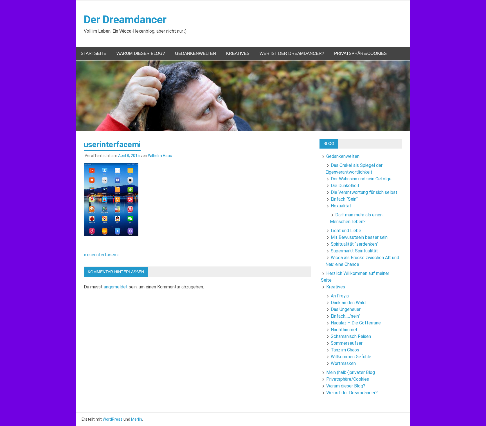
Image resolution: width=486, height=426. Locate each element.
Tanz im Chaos (345, 350)
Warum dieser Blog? (140, 53)
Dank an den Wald (348, 302)
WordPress (113, 419)
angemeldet (116, 287)
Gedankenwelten (195, 53)
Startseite (93, 53)
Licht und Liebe (346, 230)
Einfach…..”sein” (345, 316)
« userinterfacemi (101, 254)
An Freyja (340, 296)
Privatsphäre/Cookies (360, 53)
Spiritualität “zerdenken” (354, 244)
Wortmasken (343, 363)
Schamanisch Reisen (351, 336)
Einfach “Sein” (344, 199)
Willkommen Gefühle (351, 356)
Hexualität (341, 205)
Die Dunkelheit (345, 185)
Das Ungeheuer (346, 309)
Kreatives (237, 53)
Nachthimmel (344, 329)
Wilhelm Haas (160, 155)
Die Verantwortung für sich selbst (364, 192)
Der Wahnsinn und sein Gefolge (361, 178)
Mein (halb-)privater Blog (350, 372)
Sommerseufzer (347, 343)
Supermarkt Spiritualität (354, 251)
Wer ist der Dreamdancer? (292, 53)
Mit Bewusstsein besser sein (359, 237)
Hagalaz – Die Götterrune (356, 323)
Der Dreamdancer (125, 20)
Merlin (136, 419)
